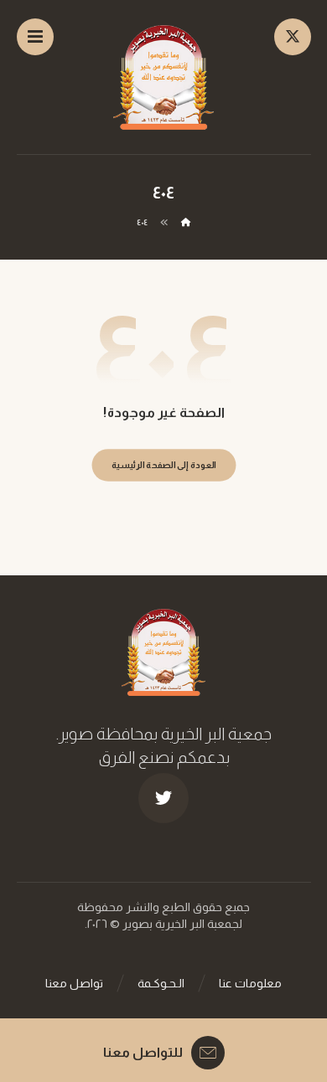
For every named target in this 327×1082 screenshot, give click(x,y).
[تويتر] (163, 798)
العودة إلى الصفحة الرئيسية (163, 465)
